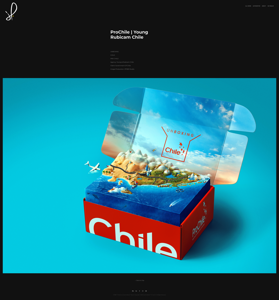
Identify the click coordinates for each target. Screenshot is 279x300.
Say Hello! (271, 6)
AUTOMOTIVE (256, 6)
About (264, 6)
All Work (248, 6)
